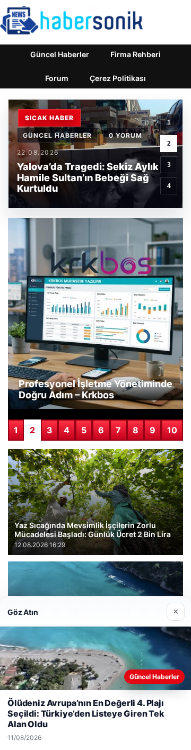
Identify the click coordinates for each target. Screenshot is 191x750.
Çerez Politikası (118, 78)
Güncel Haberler (59, 54)
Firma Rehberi (135, 54)
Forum (56, 78)
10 (172, 430)
